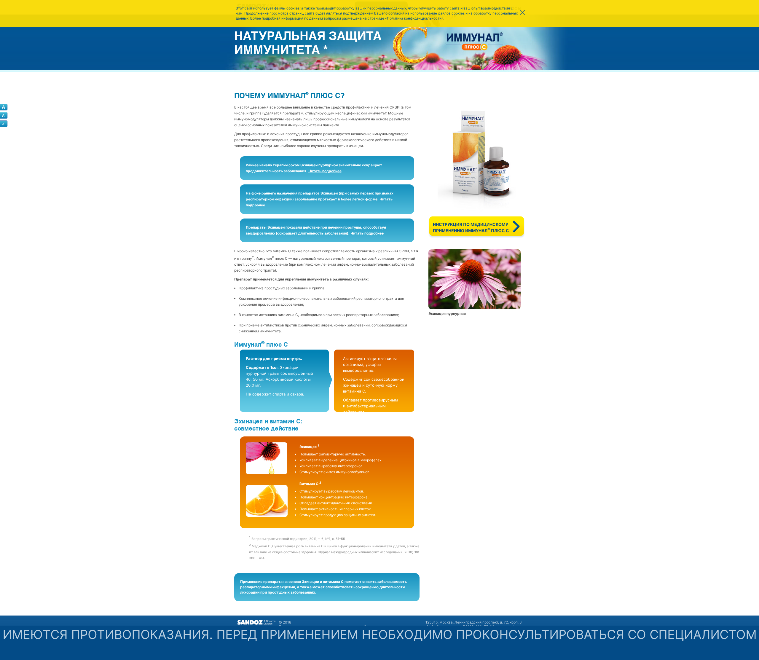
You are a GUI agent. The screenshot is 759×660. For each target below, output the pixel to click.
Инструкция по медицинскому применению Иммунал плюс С (471, 227)
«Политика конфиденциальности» (414, 18)
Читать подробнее (325, 171)
